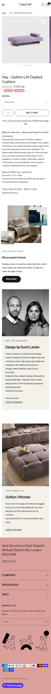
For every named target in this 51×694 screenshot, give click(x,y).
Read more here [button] (9, 561)
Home (4, 13)
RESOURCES (10, 585)
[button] (11, 279)
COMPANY (9, 575)
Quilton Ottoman (13, 529)
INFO (5, 594)
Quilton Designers (13, 402)
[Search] (43, 5)
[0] (47, 5)
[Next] (30, 65)
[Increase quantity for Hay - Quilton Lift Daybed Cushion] (12, 113)
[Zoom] (43, 22)
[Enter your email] (46, 622)
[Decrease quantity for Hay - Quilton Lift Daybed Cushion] (4, 113)
